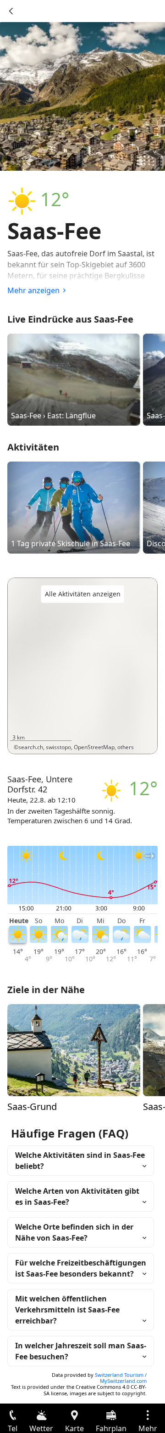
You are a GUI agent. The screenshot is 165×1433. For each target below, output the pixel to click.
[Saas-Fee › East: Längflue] (73, 379)
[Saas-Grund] (73, 1049)
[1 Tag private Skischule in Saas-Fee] (73, 507)
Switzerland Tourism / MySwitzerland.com (121, 1377)
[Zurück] (11, 11)
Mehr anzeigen (33, 290)
